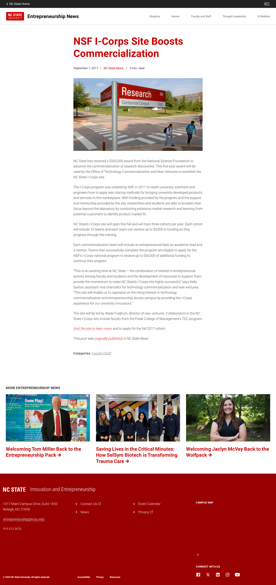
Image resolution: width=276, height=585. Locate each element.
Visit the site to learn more (93, 328)
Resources (115, 577)
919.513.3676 (12, 529)
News (85, 512)
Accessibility (84, 577)
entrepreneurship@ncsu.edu (23, 519)
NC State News (113, 68)
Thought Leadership (234, 16)
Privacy (100, 577)
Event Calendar (149, 504)
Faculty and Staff (201, 16)
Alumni (175, 16)
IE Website (264, 16)
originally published (109, 338)
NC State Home (19, 4)
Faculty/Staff (101, 353)
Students (154, 16)
